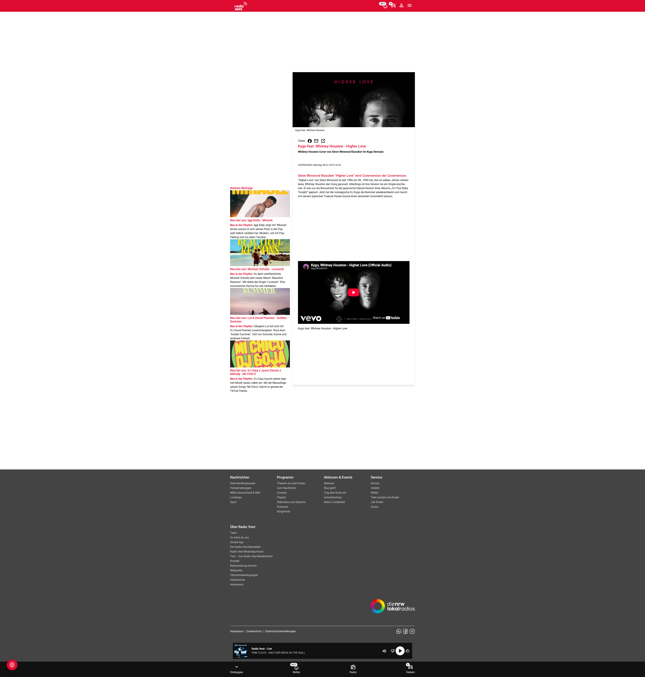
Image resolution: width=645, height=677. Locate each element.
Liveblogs (236, 497)
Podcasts (282, 506)
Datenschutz (237, 579)
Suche (374, 506)
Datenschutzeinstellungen (280, 631)
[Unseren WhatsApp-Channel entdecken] (398, 631)
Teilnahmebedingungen (244, 575)
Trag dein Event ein (335, 492)
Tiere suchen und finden (385, 497)
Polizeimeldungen (240, 488)
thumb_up (407, 651)
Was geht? (330, 488)
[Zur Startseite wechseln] (241, 6)
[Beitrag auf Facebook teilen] (310, 141)
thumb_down (393, 651)
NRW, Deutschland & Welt (245, 492)
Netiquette (236, 570)
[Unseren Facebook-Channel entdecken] (405, 631)
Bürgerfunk (283, 511)
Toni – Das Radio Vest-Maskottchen (251, 556)
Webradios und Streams (291, 502)
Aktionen (329, 483)
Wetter (374, 492)
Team (233, 532)
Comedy (282, 492)
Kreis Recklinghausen (242, 483)
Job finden (377, 502)
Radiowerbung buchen (243, 565)
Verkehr (375, 488)
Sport (233, 502)
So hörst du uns (239, 537)
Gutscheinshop (333, 497)
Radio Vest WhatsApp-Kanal (246, 551)
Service (375, 483)
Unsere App (237, 542)
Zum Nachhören (286, 488)
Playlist (281, 497)
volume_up (384, 651)
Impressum (236, 584)
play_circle (400, 650)
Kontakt (234, 561)
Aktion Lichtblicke (334, 502)
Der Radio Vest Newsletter (245, 546)
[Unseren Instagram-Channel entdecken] (412, 631)
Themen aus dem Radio (291, 483)
